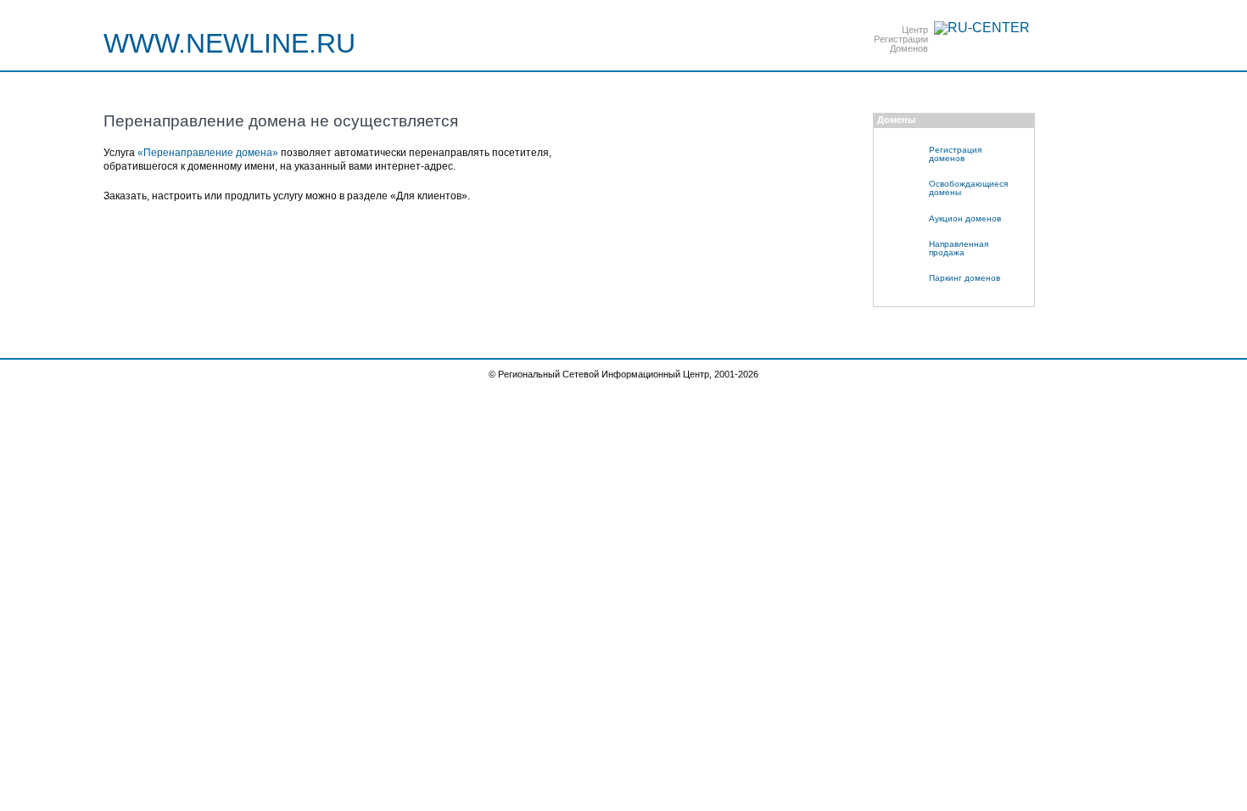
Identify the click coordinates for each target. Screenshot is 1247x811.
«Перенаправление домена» (207, 153)
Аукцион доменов (965, 218)
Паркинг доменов (964, 277)
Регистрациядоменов (955, 154)
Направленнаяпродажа (958, 248)
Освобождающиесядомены (968, 188)
